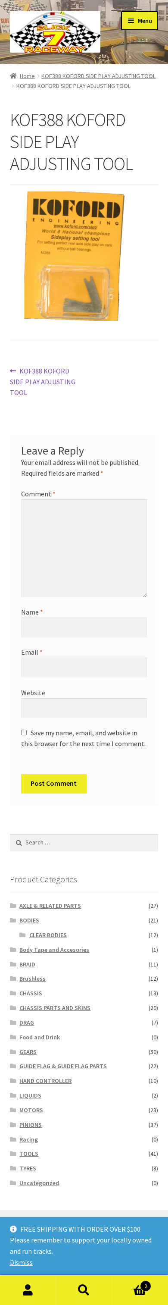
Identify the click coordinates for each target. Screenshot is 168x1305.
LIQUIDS (30, 1095)
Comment (38, 493)
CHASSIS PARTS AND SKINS (54, 1008)
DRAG (26, 1022)
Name (32, 612)
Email (32, 652)
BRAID (27, 964)
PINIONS (30, 1125)
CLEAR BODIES (48, 935)
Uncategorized (39, 1183)
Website (33, 692)
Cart (129, 1283)
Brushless (32, 978)
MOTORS (31, 1110)
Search (84, 1290)
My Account (28, 1290)
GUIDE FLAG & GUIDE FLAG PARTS (63, 1066)
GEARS (28, 1052)
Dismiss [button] (21, 1262)
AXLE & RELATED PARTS (50, 906)
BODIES (29, 920)
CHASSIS (30, 993)
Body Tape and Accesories (54, 950)
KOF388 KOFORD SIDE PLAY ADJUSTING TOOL (98, 76)
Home (27, 76)
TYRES (27, 1168)
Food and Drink (39, 1037)
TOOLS (28, 1154)
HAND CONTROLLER (45, 1081)
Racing (28, 1139)
